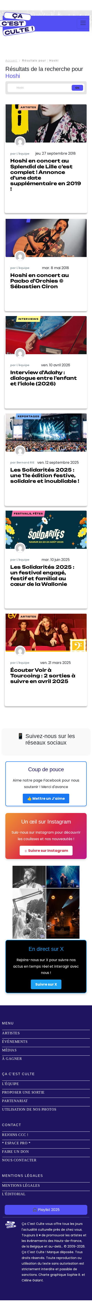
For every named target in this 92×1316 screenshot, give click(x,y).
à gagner (12, 1059)
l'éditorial (14, 1194)
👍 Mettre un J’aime (46, 798)
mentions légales (21, 1185)
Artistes (11, 1033)
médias (9, 1050)
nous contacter (19, 1160)
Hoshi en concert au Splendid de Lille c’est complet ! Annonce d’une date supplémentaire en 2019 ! (45, 175)
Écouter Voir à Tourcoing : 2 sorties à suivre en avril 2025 (42, 675)
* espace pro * (16, 1143)
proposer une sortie (23, 1092)
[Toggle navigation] (83, 23)
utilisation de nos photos (29, 1109)
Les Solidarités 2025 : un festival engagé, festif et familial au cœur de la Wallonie (42, 575)
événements (14, 1042)
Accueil (11, 60)
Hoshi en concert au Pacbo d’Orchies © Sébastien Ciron (39, 280)
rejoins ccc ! (15, 1135)
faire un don (15, 1151)
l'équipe (10, 1084)
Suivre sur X (46, 984)
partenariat (15, 1101)
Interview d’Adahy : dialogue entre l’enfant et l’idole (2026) (43, 378)
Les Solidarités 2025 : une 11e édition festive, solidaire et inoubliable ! (44, 475)
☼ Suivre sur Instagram (46, 850)
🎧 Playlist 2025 (46, 1209)
